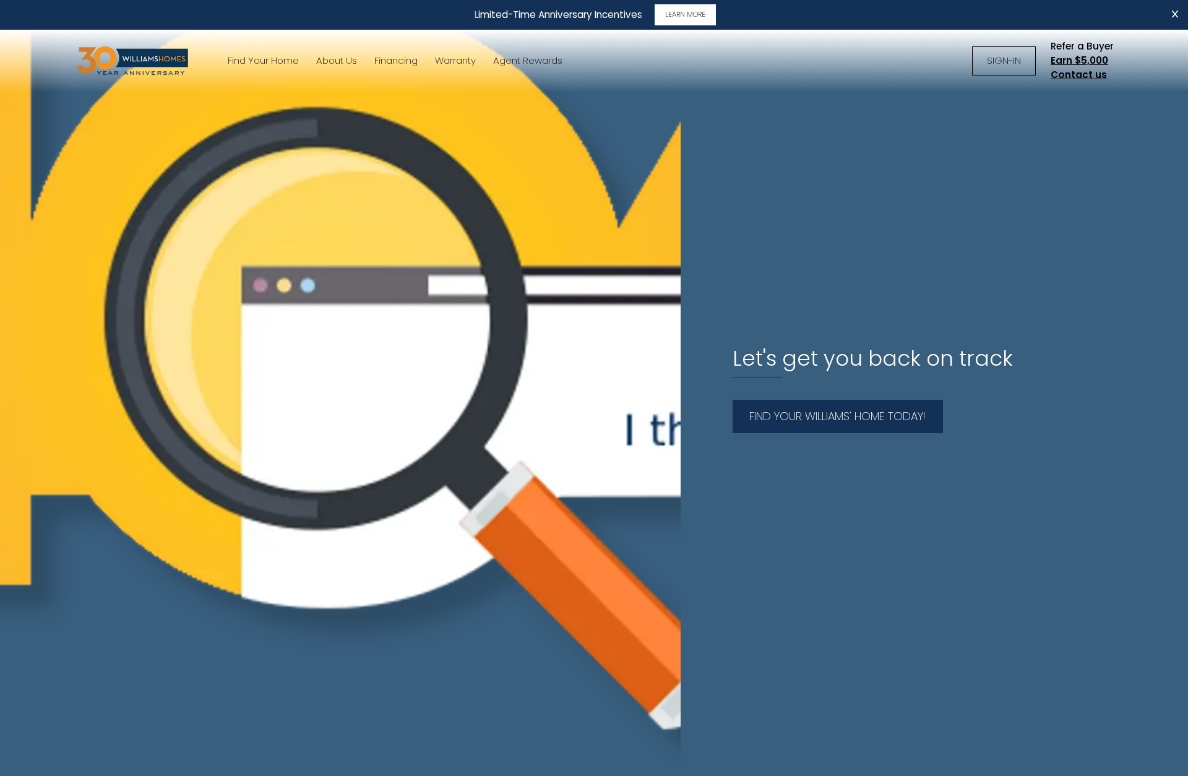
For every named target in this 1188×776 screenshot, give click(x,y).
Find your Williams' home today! (837, 416)
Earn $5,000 (1079, 60)
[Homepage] (133, 60)
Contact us (1079, 74)
